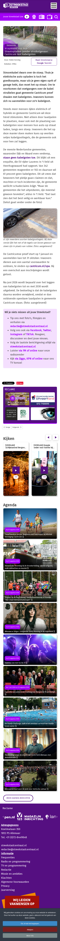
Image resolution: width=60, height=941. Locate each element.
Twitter (47, 330)
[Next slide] (57, 817)
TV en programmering (13, 865)
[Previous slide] (3, 817)
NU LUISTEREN (41, 16)
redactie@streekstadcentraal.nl (29, 326)
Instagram (16, 334)
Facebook (36, 330)
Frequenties (8, 857)
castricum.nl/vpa (40, 266)
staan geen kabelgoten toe (19, 157)
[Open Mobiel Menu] (54, 6)
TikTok (30, 334)
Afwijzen (30, 929)
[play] (27, 16)
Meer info (30, 935)
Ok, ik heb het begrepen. (30, 923)
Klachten (6, 877)
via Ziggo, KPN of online (29, 358)
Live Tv (49, 16)
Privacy (5, 885)
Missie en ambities (11, 873)
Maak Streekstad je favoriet (43, 61)
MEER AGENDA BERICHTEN (18, 798)
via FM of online (28, 350)
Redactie (6, 869)
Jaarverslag (8, 889)
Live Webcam (33, 17)
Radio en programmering (15, 861)
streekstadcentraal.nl (23, 346)
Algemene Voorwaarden (15, 881)
